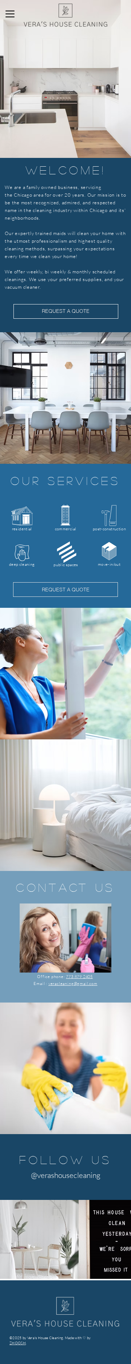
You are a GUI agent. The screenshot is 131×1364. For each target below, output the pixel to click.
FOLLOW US (65, 1159)
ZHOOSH (17, 1343)
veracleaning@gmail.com (73, 983)
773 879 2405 (79, 976)
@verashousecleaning (65, 1175)
